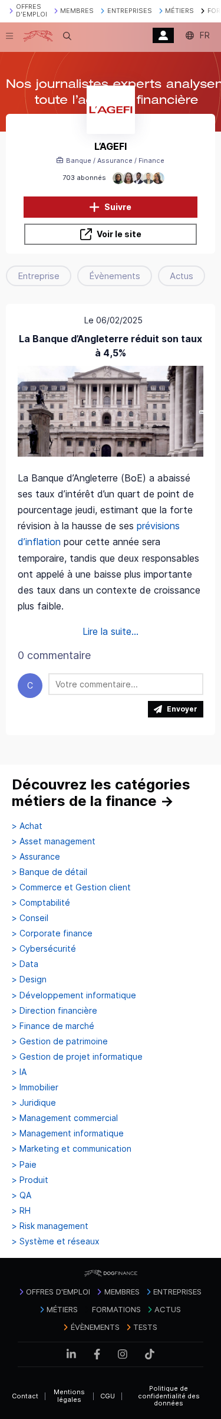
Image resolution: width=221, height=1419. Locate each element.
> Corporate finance (52, 933)
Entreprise (39, 275)
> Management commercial (65, 1118)
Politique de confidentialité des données (169, 1395)
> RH (21, 1210)
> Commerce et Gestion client (71, 887)
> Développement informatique (74, 995)
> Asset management (53, 841)
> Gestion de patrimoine (60, 1041)
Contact (25, 1396)
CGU (107, 1396)
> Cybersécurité (44, 948)
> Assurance (36, 856)
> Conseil (30, 918)
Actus (181, 275)
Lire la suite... (110, 631)
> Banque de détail (49, 872)
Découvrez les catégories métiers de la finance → (101, 793)
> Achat (27, 826)
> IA (19, 1072)
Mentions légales (69, 1396)
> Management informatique (68, 1133)
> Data (25, 964)
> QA (21, 1195)
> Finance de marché (53, 1026)
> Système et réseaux (56, 1241)
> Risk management (50, 1226)
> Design (29, 979)
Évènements (114, 275)
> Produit (30, 1180)
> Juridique (34, 1102)
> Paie (24, 1164)
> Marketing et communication (71, 1148)
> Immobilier (35, 1087)
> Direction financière (54, 1010)
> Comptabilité (41, 902)
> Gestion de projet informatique (77, 1056)
